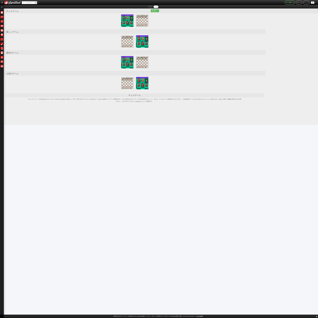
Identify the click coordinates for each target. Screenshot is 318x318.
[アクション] (1, 17)
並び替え (154, 10)
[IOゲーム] (1, 66)
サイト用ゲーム (290, 2)
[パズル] (1, 39)
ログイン (306, 2)
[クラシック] (1, 12)
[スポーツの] (1, 30)
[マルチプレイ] (1, 57)
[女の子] (1, 44)
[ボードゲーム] (1, 48)
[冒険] (1, 21)
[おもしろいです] (1, 62)
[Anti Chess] (127, 20)
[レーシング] (1, 26)
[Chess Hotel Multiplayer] (142, 20)
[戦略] (1, 35)
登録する (299, 2)
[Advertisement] (278, 39)
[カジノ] (1, 53)
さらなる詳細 (199, 316)
